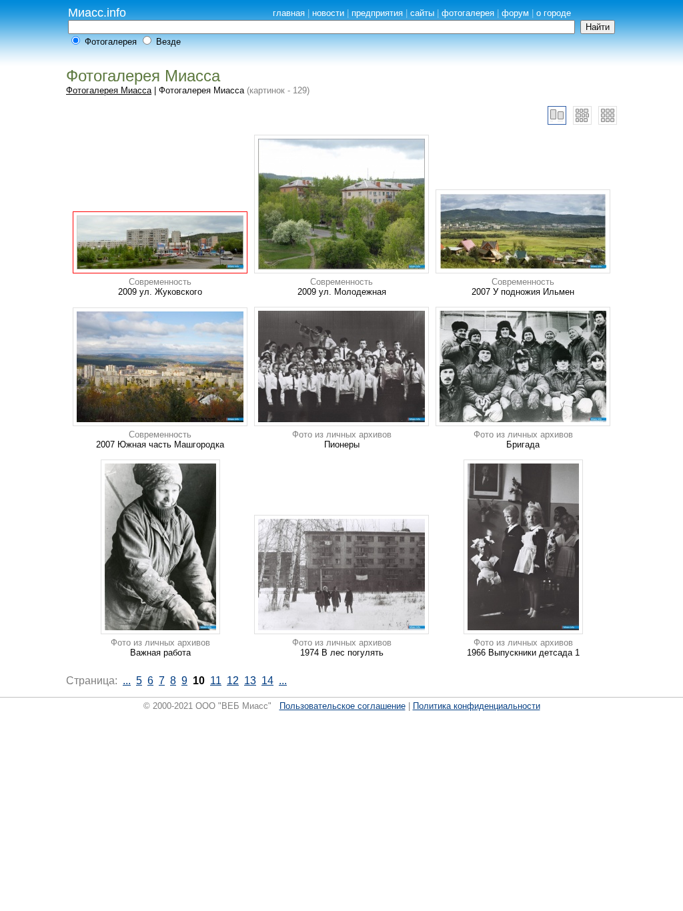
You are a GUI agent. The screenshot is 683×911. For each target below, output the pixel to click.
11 (215, 680)
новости (328, 13)
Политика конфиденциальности (476, 706)
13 (250, 680)
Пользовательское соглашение (342, 706)
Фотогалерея (111, 42)
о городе (553, 13)
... (127, 680)
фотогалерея (468, 13)
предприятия (377, 13)
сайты (422, 13)
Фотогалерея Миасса (108, 90)
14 (267, 680)
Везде (168, 42)
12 (233, 680)
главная (289, 13)
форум (515, 13)
